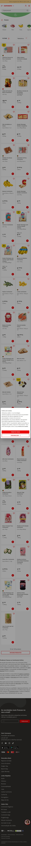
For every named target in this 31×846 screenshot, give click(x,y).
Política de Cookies (23, 426)
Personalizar (15, 435)
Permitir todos (15, 432)
